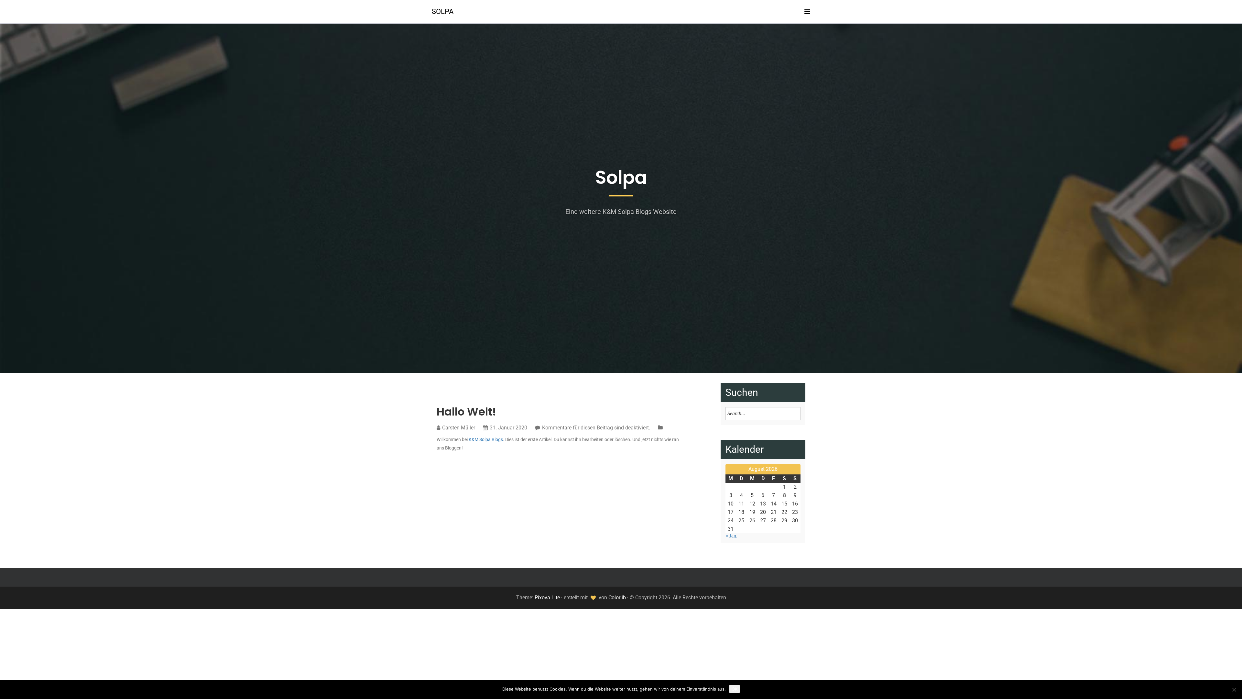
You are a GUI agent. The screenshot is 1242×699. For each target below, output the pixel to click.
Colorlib (617, 597)
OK (734, 689)
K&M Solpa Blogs (486, 439)
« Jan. (731, 535)
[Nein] (1234, 689)
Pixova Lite (547, 597)
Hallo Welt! (466, 411)
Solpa (442, 11)
